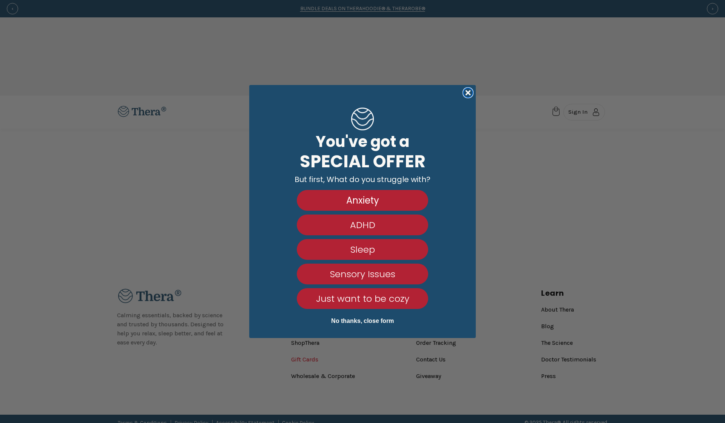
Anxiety (362, 200)
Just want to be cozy (362, 298)
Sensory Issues (362, 274)
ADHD (362, 225)
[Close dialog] (468, 92)
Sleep (362, 249)
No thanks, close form (362, 321)
